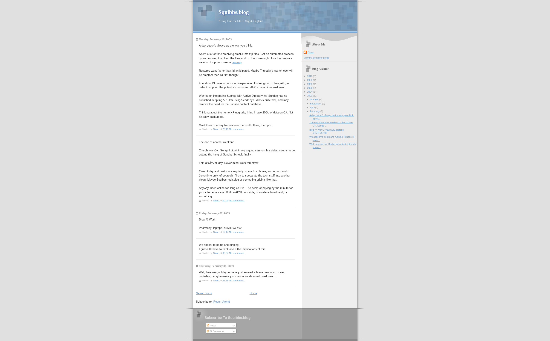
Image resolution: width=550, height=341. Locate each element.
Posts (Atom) (221, 301)
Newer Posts (204, 293)
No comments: (237, 129)
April (312, 107)
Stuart (311, 52)
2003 (310, 95)
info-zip (236, 62)
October (314, 99)
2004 (310, 92)
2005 (310, 88)
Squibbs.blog (233, 12)
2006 (310, 84)
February (315, 111)
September (316, 103)
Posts (212, 325)
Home (253, 293)
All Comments (216, 331)
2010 (310, 76)
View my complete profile (316, 57)
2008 (310, 80)
